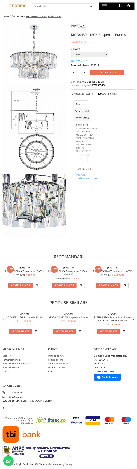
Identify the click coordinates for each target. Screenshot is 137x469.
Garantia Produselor (58, 363)
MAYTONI (24, 314)
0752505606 (14, 392)
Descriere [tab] (81, 104)
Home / (7, 16)
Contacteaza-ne (110, 377)
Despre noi (8, 355)
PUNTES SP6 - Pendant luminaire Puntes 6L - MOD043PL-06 (112, 319)
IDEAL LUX (24, 268)
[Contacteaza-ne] (120, 6)
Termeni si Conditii (12, 359)
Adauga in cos (107, 72)
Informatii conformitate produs (86, 176)
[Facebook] (4, 407)
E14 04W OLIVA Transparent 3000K (24, 271)
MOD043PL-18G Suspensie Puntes (24, 317)
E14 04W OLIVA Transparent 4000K (112, 271)
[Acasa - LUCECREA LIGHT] (15, 6)
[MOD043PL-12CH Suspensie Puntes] (34, 52)
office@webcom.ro (17, 397)
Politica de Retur (56, 359)
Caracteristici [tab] (82, 111)
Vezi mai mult (84, 169)
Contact (6, 371)
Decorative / (19, 16)
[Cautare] (91, 6)
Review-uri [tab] (82, 117)
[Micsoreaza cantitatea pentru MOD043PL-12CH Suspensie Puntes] (73, 72)
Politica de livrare (11, 367)
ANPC (51, 371)
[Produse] (104, 6)
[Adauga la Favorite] (37, 285)
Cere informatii (109, 93)
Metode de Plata (56, 355)
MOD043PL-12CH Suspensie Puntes (68, 317)
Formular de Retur (57, 367)
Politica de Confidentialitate (16, 363)
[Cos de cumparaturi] (128, 6)
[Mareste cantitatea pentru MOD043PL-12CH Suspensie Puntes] (84, 72)
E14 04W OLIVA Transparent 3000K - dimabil (68, 273)
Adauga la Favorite (83, 93)
